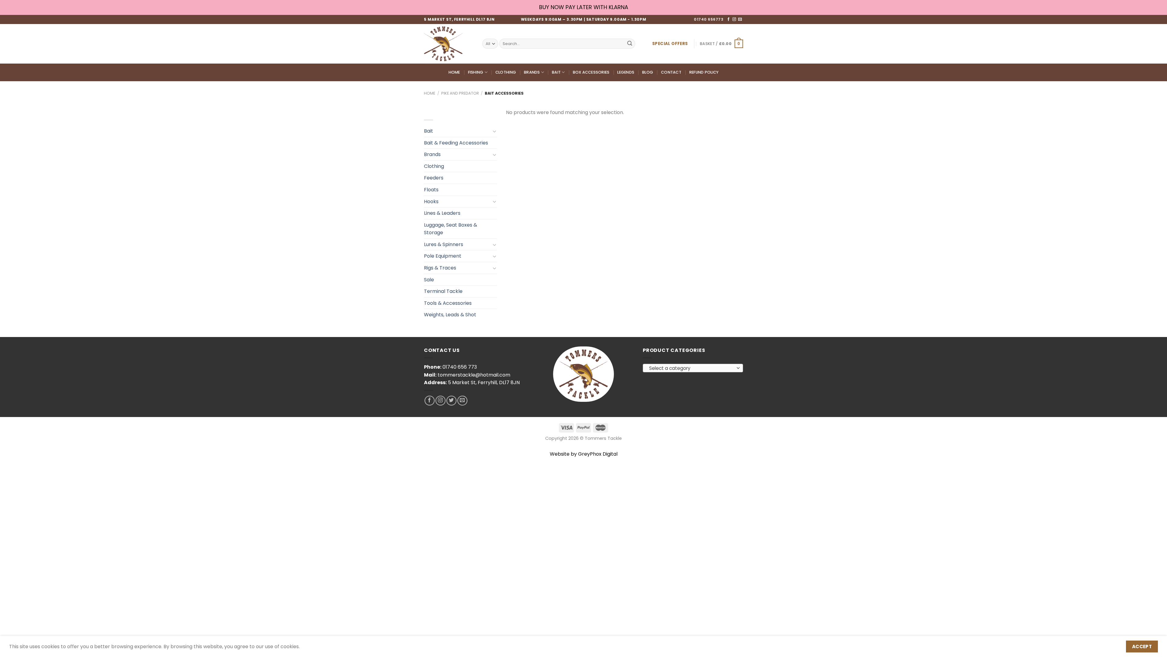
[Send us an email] (740, 19)
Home (454, 72)
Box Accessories (591, 72)
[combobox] (693, 368)
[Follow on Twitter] (451, 401)
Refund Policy (703, 72)
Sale (429, 279)
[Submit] (630, 44)
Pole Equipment (442, 255)
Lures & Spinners (443, 244)
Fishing (476, 72)
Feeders (433, 177)
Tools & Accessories (448, 303)
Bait (556, 72)
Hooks (431, 201)
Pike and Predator (460, 93)
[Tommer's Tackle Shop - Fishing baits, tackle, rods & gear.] (448, 44)
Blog (647, 72)
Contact (671, 72)
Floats (431, 189)
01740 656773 (708, 19)
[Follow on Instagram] (734, 19)
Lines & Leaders (442, 213)
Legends (625, 72)
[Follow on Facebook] (728, 19)
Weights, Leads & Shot (450, 314)
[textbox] (691, 368)
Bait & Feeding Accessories (456, 142)
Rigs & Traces (440, 267)
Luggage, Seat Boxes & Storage (450, 228)
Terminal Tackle (443, 291)
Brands (532, 72)
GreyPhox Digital (598, 453)
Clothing (505, 72)
